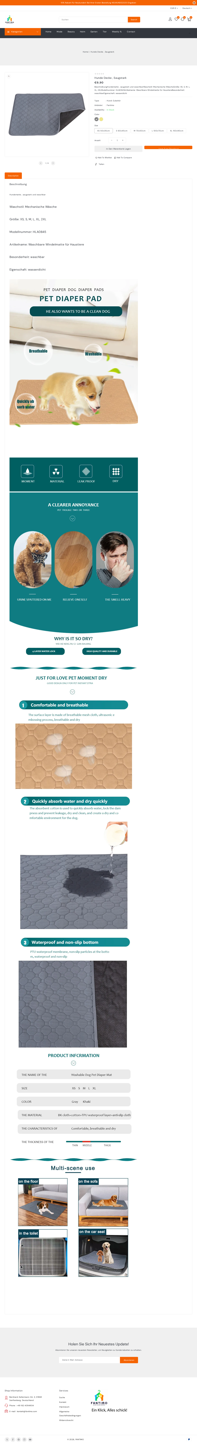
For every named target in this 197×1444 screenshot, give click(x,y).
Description (13, 175)
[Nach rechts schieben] (53, 163)
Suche (62, 1397)
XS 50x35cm (103, 131)
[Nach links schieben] (41, 163)
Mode (59, 31)
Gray (96, 119)
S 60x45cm (121, 131)
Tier (105, 31)
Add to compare (124, 157)
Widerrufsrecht (66, 1420)
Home (85, 52)
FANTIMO (79, 1439)
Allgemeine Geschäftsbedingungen (70, 1413)
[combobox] (93, 19)
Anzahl (97, 140)
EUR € (173, 8)
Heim (82, 31)
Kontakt (62, 1402)
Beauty (71, 31)
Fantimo (110, 105)
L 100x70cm (158, 131)
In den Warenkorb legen (118, 149)
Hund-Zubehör (114, 100)
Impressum (64, 1407)
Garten (93, 31)
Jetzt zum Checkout (168, 148)
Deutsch (186, 8)
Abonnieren (129, 1360)
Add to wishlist (105, 157)
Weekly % (117, 31)
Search (134, 19)
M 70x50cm (140, 131)
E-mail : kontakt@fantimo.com (23, 1411)
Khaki (101, 119)
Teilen (101, 164)
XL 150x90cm (176, 131)
